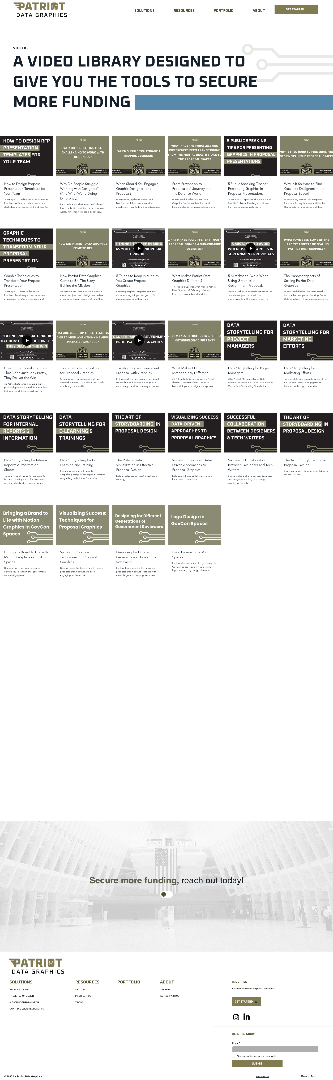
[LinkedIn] (246, 1017)
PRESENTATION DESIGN (22, 996)
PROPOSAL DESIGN (19, 989)
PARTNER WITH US (169, 996)
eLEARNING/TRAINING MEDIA (24, 1002)
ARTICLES (80, 989)
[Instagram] (236, 1017)
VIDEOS (79, 1002)
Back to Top (308, 1076)
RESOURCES (87, 982)
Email (236, 1043)
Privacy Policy (262, 1076)
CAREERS (165, 989)
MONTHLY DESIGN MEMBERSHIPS (27, 1009)
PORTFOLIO (128, 982)
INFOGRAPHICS (83, 996)
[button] (137, 11)
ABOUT (167, 982)
